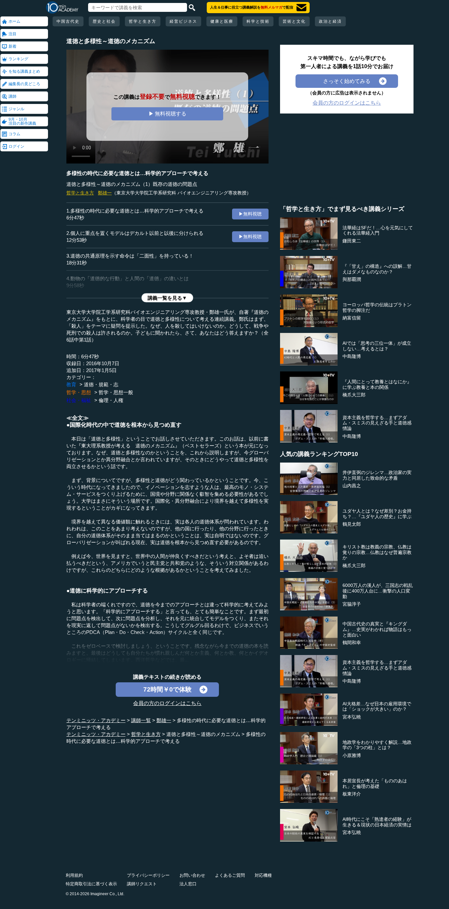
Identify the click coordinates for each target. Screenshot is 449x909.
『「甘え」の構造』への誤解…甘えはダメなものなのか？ (377, 269)
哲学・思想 (78, 392)
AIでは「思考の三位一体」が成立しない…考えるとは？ (377, 346)
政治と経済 (330, 21)
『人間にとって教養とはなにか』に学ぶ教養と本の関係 (377, 384)
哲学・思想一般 (116, 392)
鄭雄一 (105, 192)
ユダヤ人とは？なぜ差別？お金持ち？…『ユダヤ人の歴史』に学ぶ (377, 513)
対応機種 (263, 875)
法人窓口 (188, 883)
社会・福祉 (78, 400)
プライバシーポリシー (148, 875)
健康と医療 (221, 21)
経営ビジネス (183, 21)
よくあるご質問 (230, 875)
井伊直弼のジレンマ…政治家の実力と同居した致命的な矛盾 (377, 475)
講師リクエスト (142, 883)
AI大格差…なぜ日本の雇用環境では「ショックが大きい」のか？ (377, 706)
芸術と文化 (294, 21)
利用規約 (74, 875)
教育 (71, 384)
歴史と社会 (104, 21)
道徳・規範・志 (101, 384)
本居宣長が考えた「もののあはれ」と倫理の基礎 (375, 783)
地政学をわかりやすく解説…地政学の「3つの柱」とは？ (377, 745)
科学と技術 (258, 21)
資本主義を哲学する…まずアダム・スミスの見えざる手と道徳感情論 (377, 423)
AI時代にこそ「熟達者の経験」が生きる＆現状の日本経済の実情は (377, 822)
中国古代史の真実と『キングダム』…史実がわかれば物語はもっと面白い (377, 629)
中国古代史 (68, 21)
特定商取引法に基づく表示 (91, 883)
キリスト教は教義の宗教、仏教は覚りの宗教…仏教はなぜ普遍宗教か (377, 552)
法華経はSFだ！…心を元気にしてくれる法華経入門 (378, 230)
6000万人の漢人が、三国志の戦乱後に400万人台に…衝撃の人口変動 (378, 591)
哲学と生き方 (142, 21)
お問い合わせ (192, 875)
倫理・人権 (111, 400)
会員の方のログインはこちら (167, 703)
